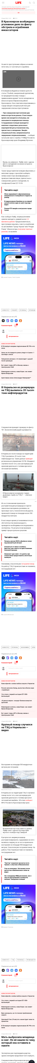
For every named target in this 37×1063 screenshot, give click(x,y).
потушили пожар (28, 564)
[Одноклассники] (20, 320)
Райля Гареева (16, 277)
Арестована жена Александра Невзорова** (16, 378)
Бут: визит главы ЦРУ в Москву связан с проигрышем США (15, 366)
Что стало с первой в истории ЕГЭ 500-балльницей (14, 695)
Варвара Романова (8, 927)
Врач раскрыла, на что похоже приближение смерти (16, 1014)
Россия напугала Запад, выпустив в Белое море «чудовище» (17, 689)
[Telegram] (12, 320)
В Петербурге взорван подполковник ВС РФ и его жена (18, 347)
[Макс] (7, 320)
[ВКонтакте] (16, 320)
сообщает (29, 800)
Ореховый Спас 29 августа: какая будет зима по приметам (17, 1020)
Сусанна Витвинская (8, 614)
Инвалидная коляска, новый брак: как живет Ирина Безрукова (16, 372)
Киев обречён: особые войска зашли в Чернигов (17, 683)
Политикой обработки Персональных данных (13, 8)
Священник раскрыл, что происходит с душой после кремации (17, 360)
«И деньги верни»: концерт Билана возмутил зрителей (16, 701)
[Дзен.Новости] (3, 320)
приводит (29, 459)
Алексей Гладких (7, 277)
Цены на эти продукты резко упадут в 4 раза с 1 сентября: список (17, 353)
